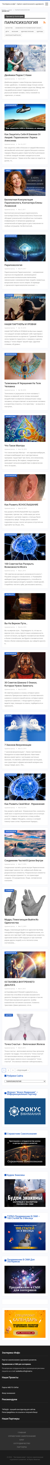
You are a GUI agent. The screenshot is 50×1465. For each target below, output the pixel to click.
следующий (22, 1070)
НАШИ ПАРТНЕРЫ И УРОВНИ (20, 324)
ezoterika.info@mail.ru (24, 1371)
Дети (7, 31)
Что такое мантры (14, 445)
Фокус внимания (8, 1393)
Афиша (8, 170)
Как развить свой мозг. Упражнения (24, 804)
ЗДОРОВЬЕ (40, 31)
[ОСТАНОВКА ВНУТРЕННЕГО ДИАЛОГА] (25, 964)
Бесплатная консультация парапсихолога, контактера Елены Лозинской (23, 202)
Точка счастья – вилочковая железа (24, 1044)
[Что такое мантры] (25, 428)
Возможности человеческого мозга (28, 28)
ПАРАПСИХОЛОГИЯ (11, 46)
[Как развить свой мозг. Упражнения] (25, 787)
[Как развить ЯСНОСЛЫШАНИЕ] (25, 487)
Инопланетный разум (13, 35)
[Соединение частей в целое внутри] (25, 843)
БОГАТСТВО (9, 28)
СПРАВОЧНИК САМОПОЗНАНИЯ (22, 1436)
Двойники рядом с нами (17, 75)
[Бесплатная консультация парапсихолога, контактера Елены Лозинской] (25, 182)
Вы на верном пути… (15, 623)
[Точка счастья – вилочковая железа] (25, 1027)
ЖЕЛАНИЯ (15, 31)
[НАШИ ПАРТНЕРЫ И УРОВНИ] (25, 307)
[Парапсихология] (25, 248)
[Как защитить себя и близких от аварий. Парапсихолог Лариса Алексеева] (25, 117)
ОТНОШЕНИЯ (9, 295)
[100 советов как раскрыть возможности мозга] (25, 546)
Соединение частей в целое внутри (23, 860)
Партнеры (22, 1447)
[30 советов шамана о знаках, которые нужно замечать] (25, 665)
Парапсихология (13, 265)
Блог (21, 1440)
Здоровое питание (27, 31)
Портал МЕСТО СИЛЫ (10, 1387)
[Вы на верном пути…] (25, 606)
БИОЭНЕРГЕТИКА (10, 416)
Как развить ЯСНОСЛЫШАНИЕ (21, 504)
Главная (22, 1432)
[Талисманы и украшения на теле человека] (25, 366)
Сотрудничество (21, 1443)
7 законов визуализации (17, 744)
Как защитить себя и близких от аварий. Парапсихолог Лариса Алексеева (22, 137)
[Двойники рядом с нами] (25, 58)
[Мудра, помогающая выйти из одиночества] (25, 902)
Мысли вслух (10, 594)
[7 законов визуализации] (25, 727)
